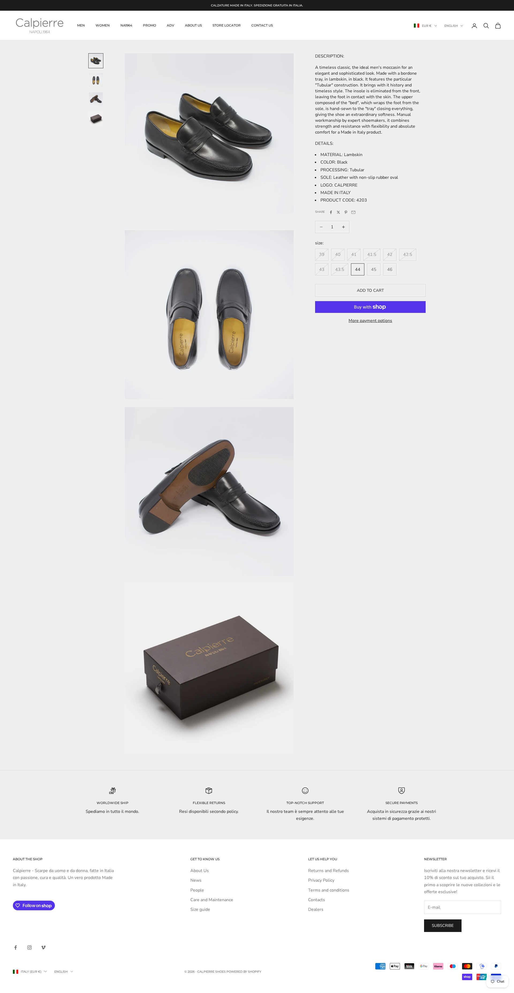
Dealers (315, 909)
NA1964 (126, 26)
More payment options (370, 321)
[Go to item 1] (95, 60)
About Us (199, 871)
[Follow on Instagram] (29, 947)
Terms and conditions (328, 890)
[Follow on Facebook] (15, 947)
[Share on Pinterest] (346, 212)
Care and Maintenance (211, 900)
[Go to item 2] (95, 80)
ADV (170, 26)
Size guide (200, 909)
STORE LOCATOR (227, 26)
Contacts (316, 900)
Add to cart (370, 290)
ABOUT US (193, 26)
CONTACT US (262, 26)
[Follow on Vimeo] (43, 947)
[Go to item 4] (95, 118)
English (451, 26)
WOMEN (103, 26)
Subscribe (443, 925)
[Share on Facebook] (331, 212)
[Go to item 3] (95, 99)
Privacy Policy (321, 880)
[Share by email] (353, 212)
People (197, 890)
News (196, 880)
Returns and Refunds (328, 871)
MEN (81, 26)
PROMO (149, 26)
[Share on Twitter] (338, 212)
